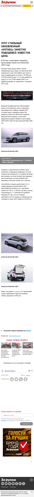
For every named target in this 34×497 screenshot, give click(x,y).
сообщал (17, 291)
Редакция (4, 487)
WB (12, 98)
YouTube (28, 331)
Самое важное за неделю (11, 411)
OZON (9, 98)
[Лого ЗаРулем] (8, 2)
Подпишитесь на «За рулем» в (17, 363)
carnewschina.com (14, 336)
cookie (21, 493)
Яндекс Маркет (22, 98)
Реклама (13, 487)
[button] (32, 492)
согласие (4, 420)
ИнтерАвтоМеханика (13, 6)
